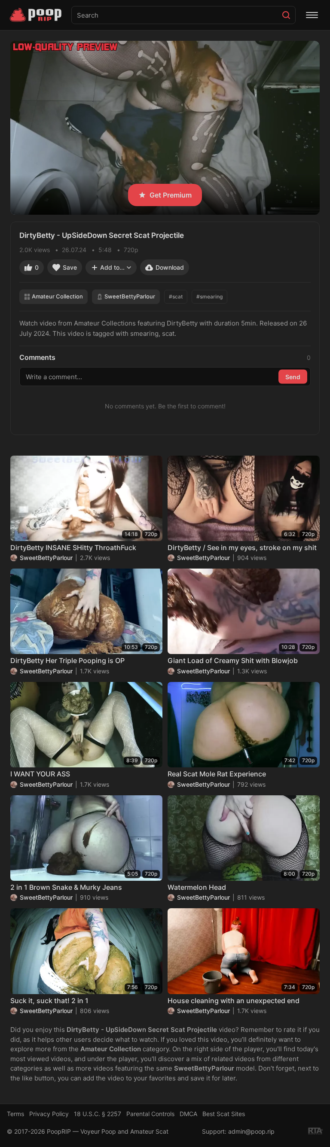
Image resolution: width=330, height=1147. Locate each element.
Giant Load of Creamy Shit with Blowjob (233, 660)
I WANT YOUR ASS (40, 774)
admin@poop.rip (251, 1131)
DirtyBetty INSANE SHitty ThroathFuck (73, 547)
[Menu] (311, 15)
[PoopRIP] (36, 15)
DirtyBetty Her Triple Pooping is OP (67, 660)
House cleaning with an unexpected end (233, 1000)
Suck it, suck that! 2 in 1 (49, 1000)
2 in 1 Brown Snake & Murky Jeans (66, 887)
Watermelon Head (197, 887)
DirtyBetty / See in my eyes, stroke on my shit (242, 547)
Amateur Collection (57, 296)
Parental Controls (150, 1113)
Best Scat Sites (223, 1113)
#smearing (209, 296)
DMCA (188, 1113)
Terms (15, 1113)
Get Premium (171, 195)
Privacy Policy (49, 1113)
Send (292, 376)
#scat (176, 296)
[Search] (286, 15)
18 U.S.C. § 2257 (97, 1113)
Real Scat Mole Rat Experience (217, 774)
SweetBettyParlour (129, 296)
